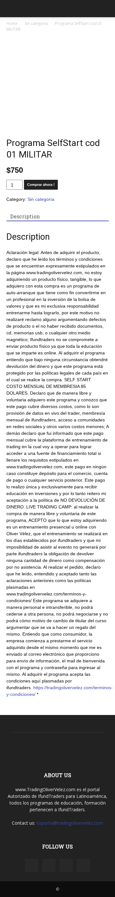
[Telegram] (66, 865)
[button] (106, 8)
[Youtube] (83, 865)
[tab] (25, 216)
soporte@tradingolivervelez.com (69, 823)
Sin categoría (36, 23)
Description (25, 216)
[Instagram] (48, 865)
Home (12, 23)
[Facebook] (31, 865)
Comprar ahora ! (41, 184)
